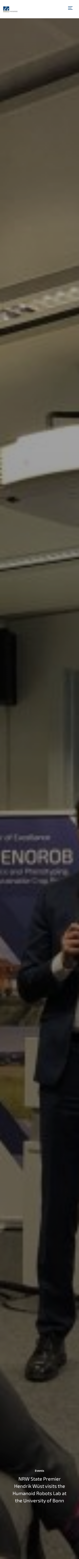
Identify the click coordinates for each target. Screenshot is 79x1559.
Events (39, 1471)
